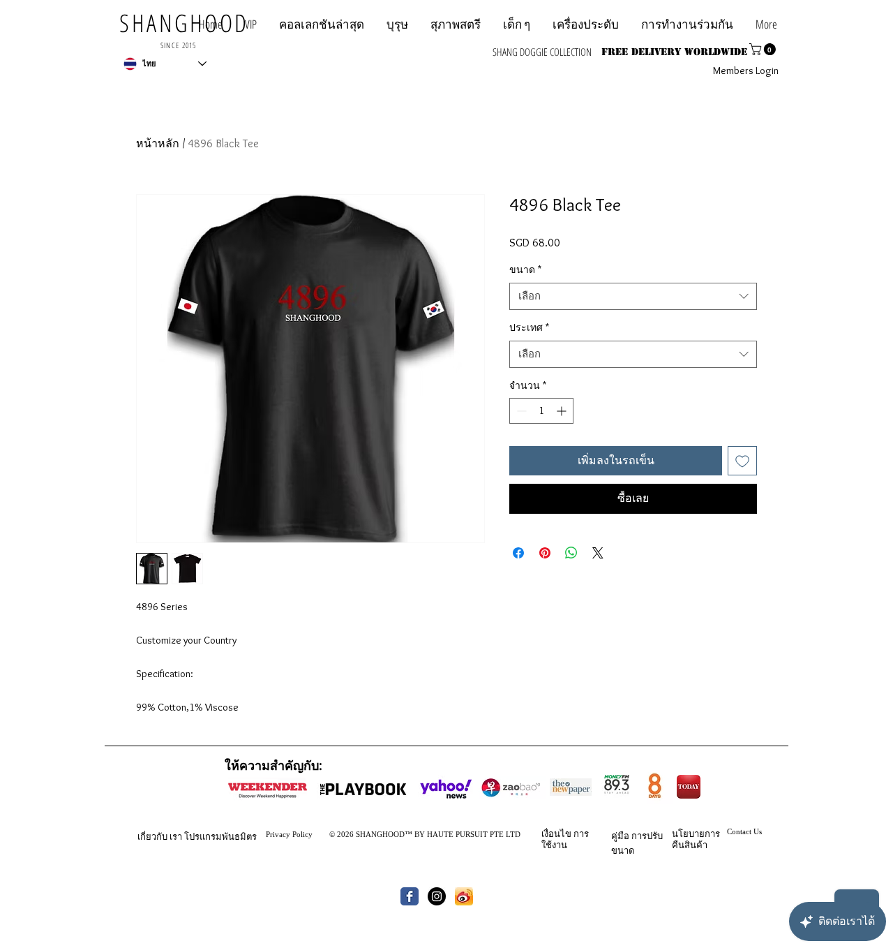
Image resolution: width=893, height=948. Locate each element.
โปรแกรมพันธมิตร (220, 836)
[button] (687, 24)
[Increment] (562, 411)
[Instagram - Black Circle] (437, 896)
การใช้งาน (565, 839)
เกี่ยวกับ (152, 836)
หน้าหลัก (157, 143)
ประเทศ (529, 327)
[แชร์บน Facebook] (518, 553)
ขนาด (525, 269)
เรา (176, 836)
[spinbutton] (541, 411)
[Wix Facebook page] (409, 896)
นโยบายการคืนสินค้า (696, 839)
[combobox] (633, 296)
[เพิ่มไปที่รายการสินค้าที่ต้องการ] (742, 460)
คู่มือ (620, 835)
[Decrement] (520, 411)
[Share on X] (598, 553)
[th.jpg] (464, 896)
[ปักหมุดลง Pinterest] (544, 553)
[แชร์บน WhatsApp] (571, 553)
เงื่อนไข (556, 833)
